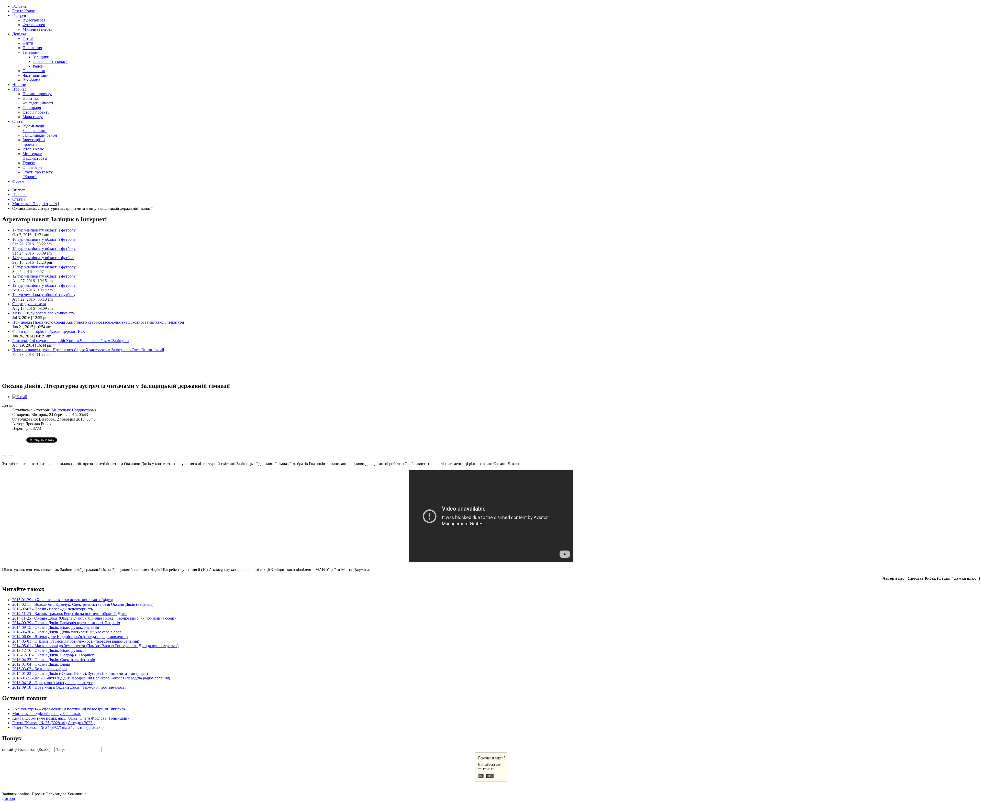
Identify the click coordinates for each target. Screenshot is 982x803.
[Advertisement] (62, 368)
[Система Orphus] (491, 780)
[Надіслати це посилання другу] (19, 396)
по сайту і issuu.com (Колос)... (27, 749)
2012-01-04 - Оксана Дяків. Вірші (41, 664)
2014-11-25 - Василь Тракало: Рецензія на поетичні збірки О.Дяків (69, 613)
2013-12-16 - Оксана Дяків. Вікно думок (47, 650)
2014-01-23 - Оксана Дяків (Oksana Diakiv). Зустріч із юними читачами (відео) (80, 673)
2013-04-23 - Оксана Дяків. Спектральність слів (53, 659)
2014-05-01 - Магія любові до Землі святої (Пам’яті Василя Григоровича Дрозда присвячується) (95, 646)
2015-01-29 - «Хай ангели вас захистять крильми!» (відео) (62, 600)
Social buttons (8, 456)
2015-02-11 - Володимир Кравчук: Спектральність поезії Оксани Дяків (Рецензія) (82, 604)
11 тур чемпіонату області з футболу (43, 294)
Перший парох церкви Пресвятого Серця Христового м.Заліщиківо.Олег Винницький (88, 350)
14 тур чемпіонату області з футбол (43, 258)
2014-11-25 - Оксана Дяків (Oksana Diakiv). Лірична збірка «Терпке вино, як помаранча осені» (94, 618)
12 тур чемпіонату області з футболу (44, 276)
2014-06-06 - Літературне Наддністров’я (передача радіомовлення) (70, 636)
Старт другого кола (29, 304)
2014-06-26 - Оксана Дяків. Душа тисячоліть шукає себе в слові (67, 632)
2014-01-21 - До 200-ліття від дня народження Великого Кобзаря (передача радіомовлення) (91, 678)
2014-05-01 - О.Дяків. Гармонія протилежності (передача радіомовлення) (75, 641)
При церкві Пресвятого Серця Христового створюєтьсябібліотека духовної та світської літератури (98, 322)
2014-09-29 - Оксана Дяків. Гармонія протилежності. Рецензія (66, 623)
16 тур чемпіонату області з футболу (44, 239)
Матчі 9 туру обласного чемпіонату (43, 313)
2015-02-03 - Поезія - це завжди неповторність (52, 609)
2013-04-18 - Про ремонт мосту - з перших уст (52, 682)
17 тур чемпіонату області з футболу (44, 230)
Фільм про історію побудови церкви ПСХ (48, 331)
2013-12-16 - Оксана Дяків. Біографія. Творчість (53, 655)
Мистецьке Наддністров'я (74, 410)
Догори (8, 798)
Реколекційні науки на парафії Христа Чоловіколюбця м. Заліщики (70, 340)
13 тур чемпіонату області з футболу (44, 267)
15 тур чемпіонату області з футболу (44, 248)
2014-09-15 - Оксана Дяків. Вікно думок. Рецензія (55, 627)
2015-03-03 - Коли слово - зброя (39, 669)
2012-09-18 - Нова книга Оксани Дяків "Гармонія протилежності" (69, 687)
